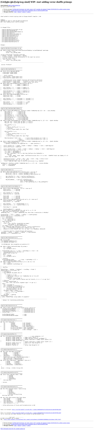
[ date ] (15, 11)
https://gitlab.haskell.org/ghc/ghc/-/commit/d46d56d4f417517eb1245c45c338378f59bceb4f (36, 409)
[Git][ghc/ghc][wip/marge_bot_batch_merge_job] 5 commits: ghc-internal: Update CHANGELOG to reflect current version (41, 9)
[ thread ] (19, 11)
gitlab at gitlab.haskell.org (14, 5)
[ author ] (29, 11)
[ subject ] (24, 11)
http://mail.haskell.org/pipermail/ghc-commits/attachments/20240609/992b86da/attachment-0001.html (32, 419)
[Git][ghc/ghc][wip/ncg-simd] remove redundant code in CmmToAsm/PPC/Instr (29, 10)
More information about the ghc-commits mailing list (13, 428)
